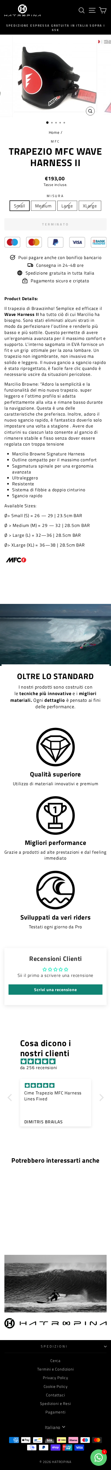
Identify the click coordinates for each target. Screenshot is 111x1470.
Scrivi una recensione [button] (55, 989)
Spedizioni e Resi (55, 1403)
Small (19, 206)
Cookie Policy (56, 1386)
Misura (56, 195)
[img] (58, 1061)
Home (54, 132)
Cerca (55, 1361)
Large (67, 206)
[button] (10, 1097)
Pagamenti (55, 1412)
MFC (55, 141)
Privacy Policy (55, 1378)
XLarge (90, 206)
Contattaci (55, 1395)
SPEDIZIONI (54, 1346)
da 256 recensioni (38, 1067)
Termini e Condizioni (55, 1369)
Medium (43, 206)
